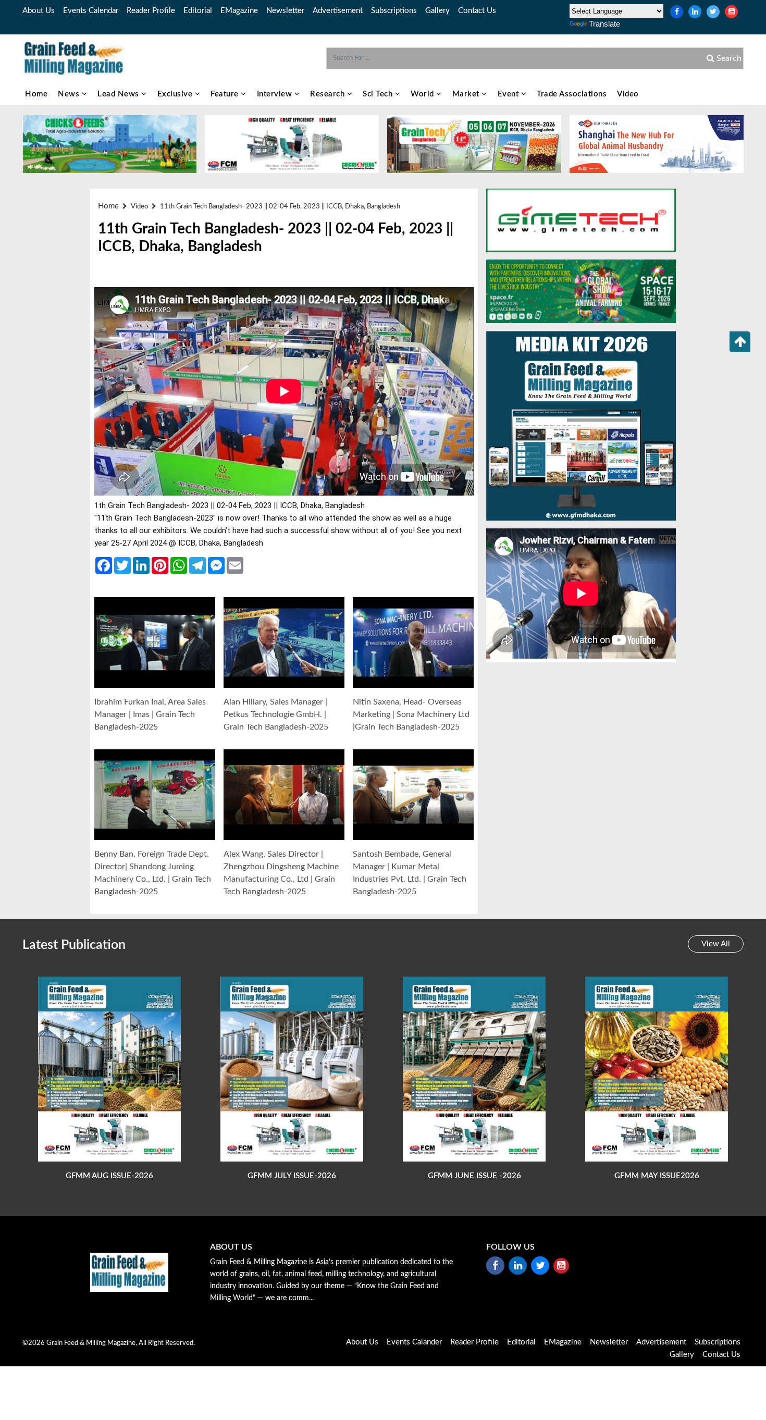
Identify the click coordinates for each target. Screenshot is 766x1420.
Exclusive (176, 94)
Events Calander (414, 1342)
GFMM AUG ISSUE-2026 (109, 1176)
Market (467, 94)
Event (509, 94)
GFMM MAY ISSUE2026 (656, 1176)
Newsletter (285, 11)
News (70, 94)
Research (328, 94)
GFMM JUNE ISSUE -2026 (474, 1176)
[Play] (155, 643)
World (423, 94)
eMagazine (239, 11)
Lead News (119, 94)
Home (36, 94)
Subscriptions (394, 11)
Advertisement (338, 11)
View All (715, 944)
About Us (38, 11)
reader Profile (151, 11)
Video (628, 94)
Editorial (197, 11)
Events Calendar (90, 11)
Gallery (437, 11)
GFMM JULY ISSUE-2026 (292, 1176)
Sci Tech (379, 94)
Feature (226, 94)
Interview (275, 94)
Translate (604, 23)
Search (728, 58)
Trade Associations (572, 94)
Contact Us (477, 11)
